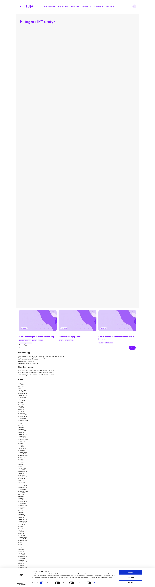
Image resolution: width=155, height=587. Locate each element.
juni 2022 (20, 461)
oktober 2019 (22, 503)
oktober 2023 (22, 438)
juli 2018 (20, 526)
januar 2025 (21, 413)
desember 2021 (22, 471)
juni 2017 (20, 546)
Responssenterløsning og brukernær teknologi (31, 358)
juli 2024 (20, 423)
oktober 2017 (22, 539)
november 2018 (22, 521)
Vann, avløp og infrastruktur (25, 343)
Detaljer (96, 583)
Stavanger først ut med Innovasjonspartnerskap (41, 370)
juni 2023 (20, 445)
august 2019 (21, 507)
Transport (40, 340)
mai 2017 (20, 547)
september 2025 (23, 399)
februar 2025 (22, 411)
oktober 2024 (22, 418)
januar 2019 (21, 517)
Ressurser (85, 6)
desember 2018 (22, 519)
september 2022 (23, 455)
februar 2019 (22, 516)
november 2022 (22, 452)
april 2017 (21, 549)
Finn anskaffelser (50, 6)
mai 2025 (21, 406)
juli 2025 (20, 402)
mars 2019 (21, 514)
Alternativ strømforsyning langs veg (28, 363)
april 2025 (21, 408)
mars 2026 (21, 388)
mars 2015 (21, 563)
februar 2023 (22, 448)
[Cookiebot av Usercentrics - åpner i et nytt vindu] (21, 584)
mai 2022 (20, 462)
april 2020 (21, 496)
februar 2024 (22, 431)
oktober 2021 (22, 475)
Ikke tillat (130, 582)
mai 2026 (21, 386)
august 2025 (21, 400)
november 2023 (22, 436)
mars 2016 (21, 560)
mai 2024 (20, 425)
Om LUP (109, 6)
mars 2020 (21, 498)
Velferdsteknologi (69, 340)
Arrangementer (98, 6)
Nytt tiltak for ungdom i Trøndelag (28, 359)
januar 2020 (21, 500)
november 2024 (22, 416)
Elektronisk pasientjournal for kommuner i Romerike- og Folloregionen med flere (41, 356)
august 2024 (21, 422)
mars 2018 (21, 533)
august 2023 (21, 441)
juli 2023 (20, 443)
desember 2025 (22, 393)
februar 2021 (22, 482)
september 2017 (22, 540)
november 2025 (22, 395)
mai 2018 (20, 530)
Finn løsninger (63, 6)
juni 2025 (21, 404)
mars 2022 (21, 466)
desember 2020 (22, 485)
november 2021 (22, 473)
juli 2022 (20, 459)
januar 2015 (21, 565)
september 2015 (23, 562)
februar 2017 (21, 553)
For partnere (75, 6)
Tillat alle (130, 572)
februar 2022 (22, 468)
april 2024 (21, 427)
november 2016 (22, 556)
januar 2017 (21, 555)
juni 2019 (20, 510)
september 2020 (23, 491)
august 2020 (21, 493)
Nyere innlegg (23, 345)
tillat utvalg (130, 577)
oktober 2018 (22, 523)
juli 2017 (20, 544)
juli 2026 (20, 383)
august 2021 (21, 478)
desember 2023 (22, 434)
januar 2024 (21, 432)
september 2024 (23, 420)
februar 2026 (22, 390)
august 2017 (21, 542)
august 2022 (21, 457)
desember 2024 (22, 415)
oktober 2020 (22, 489)
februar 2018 (21, 535)
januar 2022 (21, 470)
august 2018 (21, 524)
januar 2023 (21, 450)
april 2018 (21, 532)
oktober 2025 (22, 397)
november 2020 (22, 487)
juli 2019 (20, 508)
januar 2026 (21, 392)
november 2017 (22, 537)
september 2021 (23, 477)
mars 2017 (21, 551)
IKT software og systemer (24, 340)
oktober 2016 (22, 558)
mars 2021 (21, 480)
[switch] (57, 583)
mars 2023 (21, 446)
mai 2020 (21, 494)
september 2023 (23, 439)
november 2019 (22, 501)
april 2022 (21, 464)
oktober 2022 (22, 454)
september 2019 (23, 505)
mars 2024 (21, 429)
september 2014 (22, 567)
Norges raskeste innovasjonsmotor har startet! (40, 372)
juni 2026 (21, 385)
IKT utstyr (34, 340)
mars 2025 (21, 409)
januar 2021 (21, 484)
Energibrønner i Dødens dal (26, 361)
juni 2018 (20, 528)
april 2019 (21, 512)
